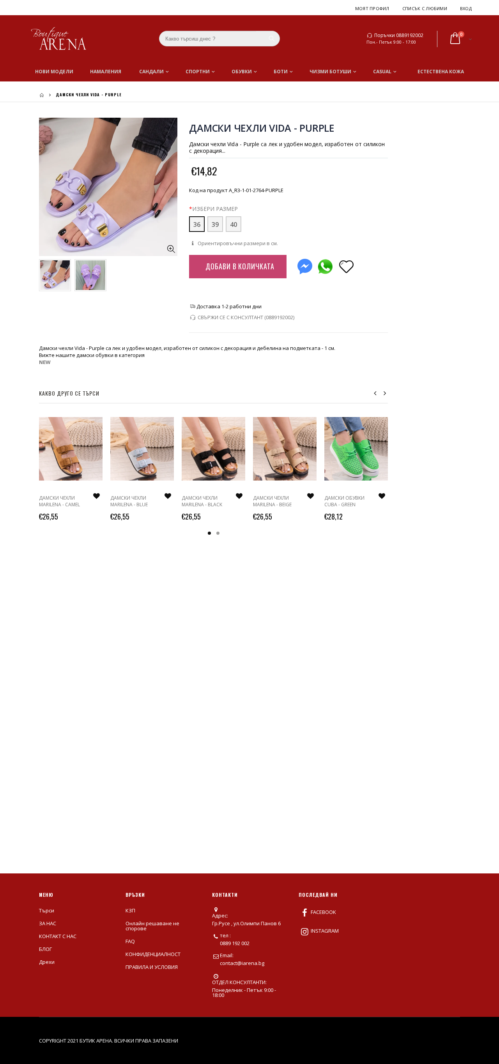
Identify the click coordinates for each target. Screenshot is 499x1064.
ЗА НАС (47, 923)
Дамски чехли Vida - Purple (261, 127)
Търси (46, 910)
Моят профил (372, 8)
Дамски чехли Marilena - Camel (59, 501)
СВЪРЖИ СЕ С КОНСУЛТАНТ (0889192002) (246, 317)
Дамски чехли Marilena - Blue (129, 501)
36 (196, 224)
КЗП (130, 910)
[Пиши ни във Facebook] (305, 265)
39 (215, 224)
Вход (466, 8)
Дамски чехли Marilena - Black (202, 501)
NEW (45, 362)
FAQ (130, 941)
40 (233, 224)
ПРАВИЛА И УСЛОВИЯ (152, 966)
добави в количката (239, 266)
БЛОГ (45, 949)
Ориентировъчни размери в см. (237, 243)
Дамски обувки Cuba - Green (344, 501)
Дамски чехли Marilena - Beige (272, 501)
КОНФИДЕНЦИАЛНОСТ (153, 954)
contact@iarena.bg (242, 963)
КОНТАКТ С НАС (57, 936)
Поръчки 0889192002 (398, 35)
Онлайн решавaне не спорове (152, 926)
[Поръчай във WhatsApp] (325, 265)
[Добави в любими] (346, 266)
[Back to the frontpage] (41, 95)
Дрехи (47, 961)
